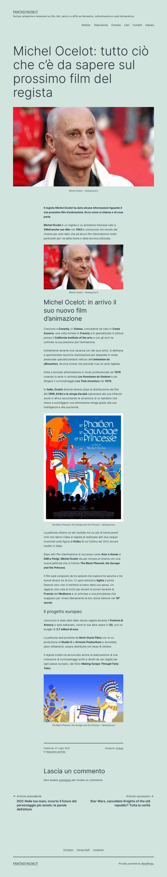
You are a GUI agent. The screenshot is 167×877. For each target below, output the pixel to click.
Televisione (101, 25)
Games (149, 25)
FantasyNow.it (25, 12)
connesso (65, 780)
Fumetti (137, 25)
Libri (126, 25)
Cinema (116, 25)
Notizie (86, 25)
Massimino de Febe (55, 751)
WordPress (147, 863)
